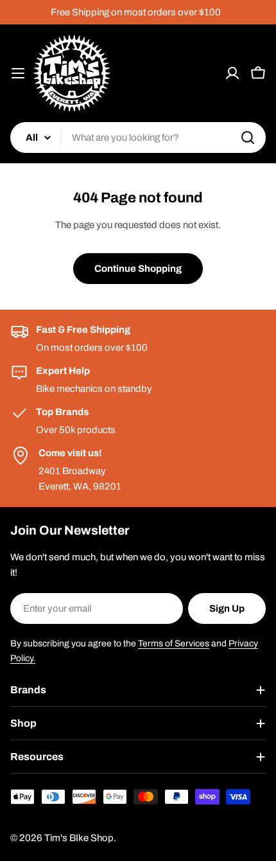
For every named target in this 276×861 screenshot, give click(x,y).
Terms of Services (173, 643)
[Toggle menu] (18, 73)
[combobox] (138, 137)
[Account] (232, 73)
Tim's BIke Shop (79, 838)
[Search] (247, 137)
